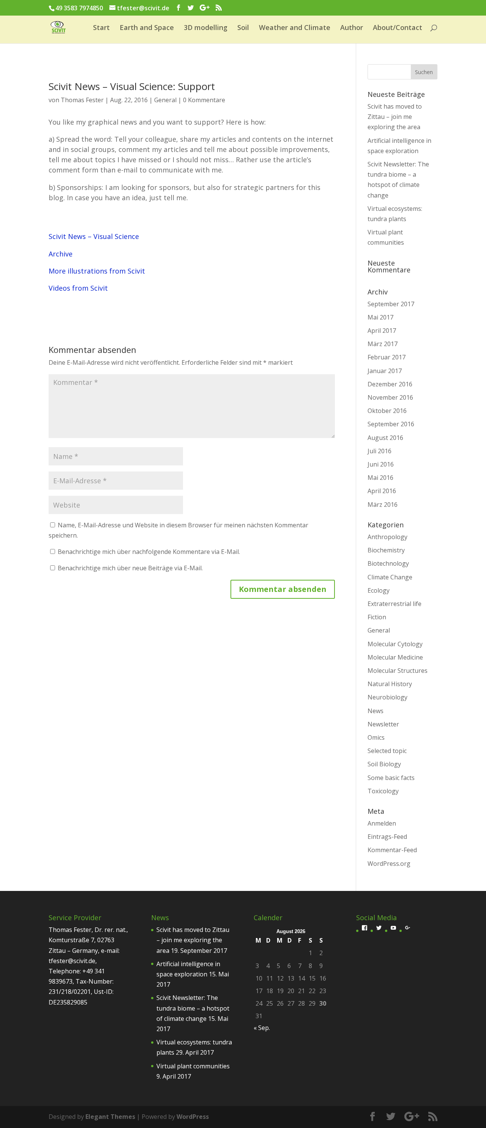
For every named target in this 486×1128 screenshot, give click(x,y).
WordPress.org (389, 863)
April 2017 (382, 330)
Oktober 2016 (387, 411)
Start (101, 28)
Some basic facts (391, 778)
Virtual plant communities (193, 1066)
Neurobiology (387, 697)
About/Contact (397, 28)
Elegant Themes (110, 1116)
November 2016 (390, 397)
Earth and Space (147, 28)
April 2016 (382, 491)
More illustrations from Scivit (97, 270)
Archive (61, 253)
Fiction (377, 617)
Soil (243, 28)
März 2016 (383, 504)
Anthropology (387, 537)
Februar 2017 (387, 357)
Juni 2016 (381, 464)
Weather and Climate (294, 28)
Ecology (379, 590)
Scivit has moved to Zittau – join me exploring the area (395, 116)
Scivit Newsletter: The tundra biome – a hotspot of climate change (192, 1008)
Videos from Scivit (78, 288)
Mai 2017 (380, 317)
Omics (376, 737)
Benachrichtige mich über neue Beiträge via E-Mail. (130, 568)
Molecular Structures (398, 670)
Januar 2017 (385, 371)
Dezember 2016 (390, 384)
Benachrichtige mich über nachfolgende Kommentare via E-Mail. (149, 551)
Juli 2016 (379, 451)
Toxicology (383, 791)
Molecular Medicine (395, 657)
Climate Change (390, 577)
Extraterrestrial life (394, 604)
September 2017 (391, 304)
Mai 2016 (380, 477)
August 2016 (385, 437)
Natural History (390, 684)
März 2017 (383, 344)
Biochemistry (386, 550)
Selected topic (387, 751)
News (375, 711)
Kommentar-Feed (392, 850)
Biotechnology (388, 563)
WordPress (193, 1116)
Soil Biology (384, 764)
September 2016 (391, 424)
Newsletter (383, 724)
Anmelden (382, 823)
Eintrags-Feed (387, 836)
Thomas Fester (82, 100)
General (165, 100)
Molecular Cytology (395, 644)
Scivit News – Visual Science (94, 236)
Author (351, 28)
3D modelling (205, 28)
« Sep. (262, 1028)
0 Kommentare (204, 100)
